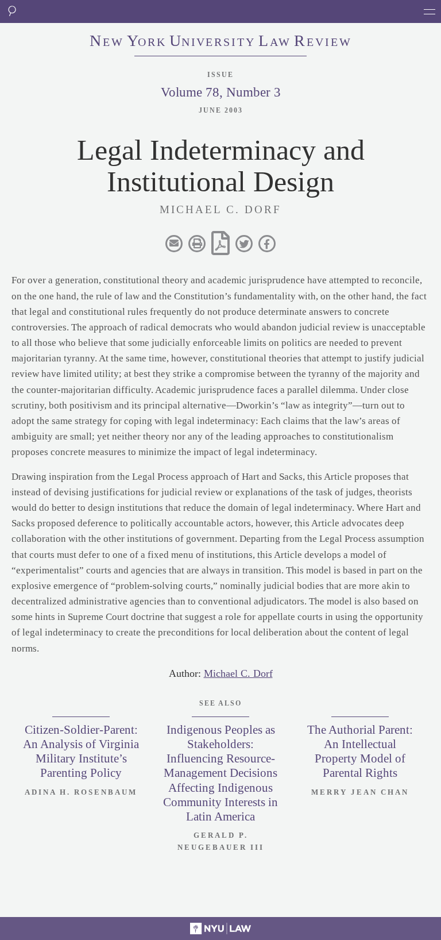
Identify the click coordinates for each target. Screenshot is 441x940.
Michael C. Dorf (238, 673)
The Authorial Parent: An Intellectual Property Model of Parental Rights (360, 751)
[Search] (11, 11)
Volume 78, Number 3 (221, 92)
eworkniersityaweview (221, 42)
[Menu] (429, 11)
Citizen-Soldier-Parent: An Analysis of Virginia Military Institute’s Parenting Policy (81, 751)
